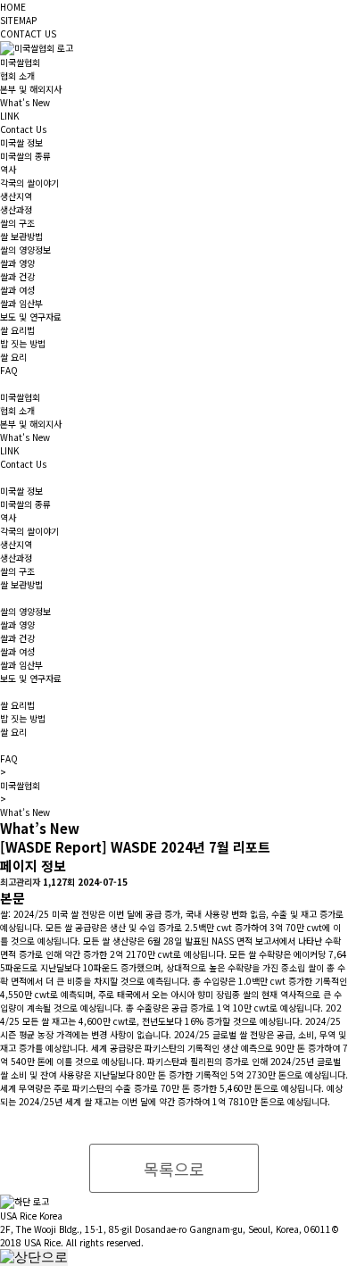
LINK (9, 115)
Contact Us (23, 129)
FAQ (9, 370)
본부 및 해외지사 (31, 89)
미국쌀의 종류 (25, 155)
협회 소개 (17, 75)
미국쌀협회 (20, 62)
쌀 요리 (13, 356)
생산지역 (16, 196)
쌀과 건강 (17, 276)
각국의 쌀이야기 (29, 182)
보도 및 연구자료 (31, 316)
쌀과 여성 (17, 289)
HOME (13, 6)
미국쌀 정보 (21, 142)
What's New (25, 102)
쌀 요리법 (17, 330)
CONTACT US (28, 33)
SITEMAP (18, 20)
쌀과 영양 (17, 263)
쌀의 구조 (17, 222)
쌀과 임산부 (21, 303)
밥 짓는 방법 (23, 343)
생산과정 (16, 209)
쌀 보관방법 (21, 236)
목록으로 (174, 1168)
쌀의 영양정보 (25, 249)
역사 (8, 169)
